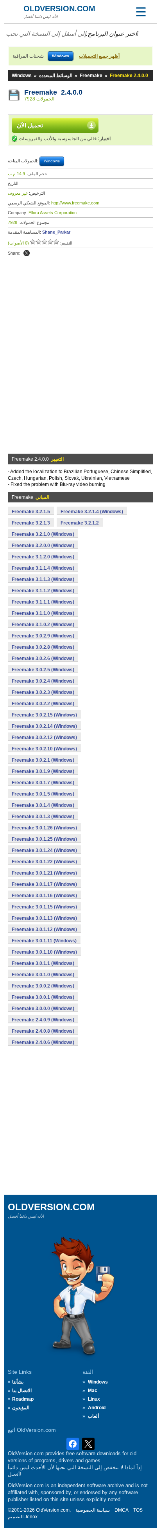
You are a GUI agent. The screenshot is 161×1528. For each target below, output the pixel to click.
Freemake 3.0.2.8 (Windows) (43, 647)
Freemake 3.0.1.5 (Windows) (43, 794)
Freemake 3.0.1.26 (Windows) (44, 828)
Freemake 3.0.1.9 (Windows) (43, 771)
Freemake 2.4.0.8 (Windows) (43, 1031)
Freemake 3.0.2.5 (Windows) (43, 669)
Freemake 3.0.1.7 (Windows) (43, 782)
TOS (138, 1510)
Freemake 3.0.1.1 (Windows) (43, 963)
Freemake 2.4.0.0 (53, 92)
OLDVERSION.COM (59, 8)
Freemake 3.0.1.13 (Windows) (44, 918)
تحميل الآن (30, 125)
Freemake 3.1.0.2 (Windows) (43, 624)
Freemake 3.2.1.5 (31, 511)
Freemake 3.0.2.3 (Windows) (43, 692)
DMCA (121, 1510)
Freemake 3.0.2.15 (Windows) (44, 715)
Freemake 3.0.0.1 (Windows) (43, 997)
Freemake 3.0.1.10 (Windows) (44, 952)
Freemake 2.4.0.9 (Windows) (43, 1020)
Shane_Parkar (56, 232)
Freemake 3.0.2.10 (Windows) (44, 749)
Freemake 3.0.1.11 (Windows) (44, 941)
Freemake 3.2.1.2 (80, 523)
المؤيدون (20, 1407)
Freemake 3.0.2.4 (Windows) (43, 681)
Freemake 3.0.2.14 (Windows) (44, 726)
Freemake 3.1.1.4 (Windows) (43, 568)
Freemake (91, 75)
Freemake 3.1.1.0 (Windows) (43, 613)
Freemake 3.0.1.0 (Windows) (43, 974)
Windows (22, 75)
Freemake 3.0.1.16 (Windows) (44, 895)
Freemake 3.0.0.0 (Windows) (43, 1008)
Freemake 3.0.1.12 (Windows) (44, 929)
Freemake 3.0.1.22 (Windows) (44, 861)
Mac (92, 1390)
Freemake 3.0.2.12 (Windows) (44, 737)
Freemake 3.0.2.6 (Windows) (43, 658)
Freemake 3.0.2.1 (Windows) (43, 760)
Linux (94, 1399)
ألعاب (93, 1416)
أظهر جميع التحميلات (99, 56)
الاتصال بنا (22, 1390)
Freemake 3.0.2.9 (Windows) (43, 636)
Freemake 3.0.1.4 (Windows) (43, 805)
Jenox (31, 1516)
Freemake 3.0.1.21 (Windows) (44, 873)
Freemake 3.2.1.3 (31, 523)
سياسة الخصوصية (92, 1510)
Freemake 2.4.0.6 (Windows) (43, 1042)
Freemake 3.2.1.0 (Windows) (43, 534)
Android (97, 1407)
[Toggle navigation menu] (140, 11)
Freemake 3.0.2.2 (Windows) (43, 703)
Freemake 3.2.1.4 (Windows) (92, 511)
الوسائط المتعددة (55, 75)
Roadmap (23, 1399)
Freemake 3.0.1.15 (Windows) (44, 907)
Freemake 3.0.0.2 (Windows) (43, 986)
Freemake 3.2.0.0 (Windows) (43, 545)
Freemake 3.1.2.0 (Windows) (43, 557)
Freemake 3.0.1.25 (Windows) (44, 839)
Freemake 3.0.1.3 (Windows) (43, 816)
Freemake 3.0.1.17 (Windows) (44, 884)
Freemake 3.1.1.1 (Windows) (43, 602)
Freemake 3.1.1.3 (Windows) (43, 579)
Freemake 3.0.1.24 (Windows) (44, 850)
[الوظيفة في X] (26, 253)
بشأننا (17, 1382)
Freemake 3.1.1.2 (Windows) (43, 590)
